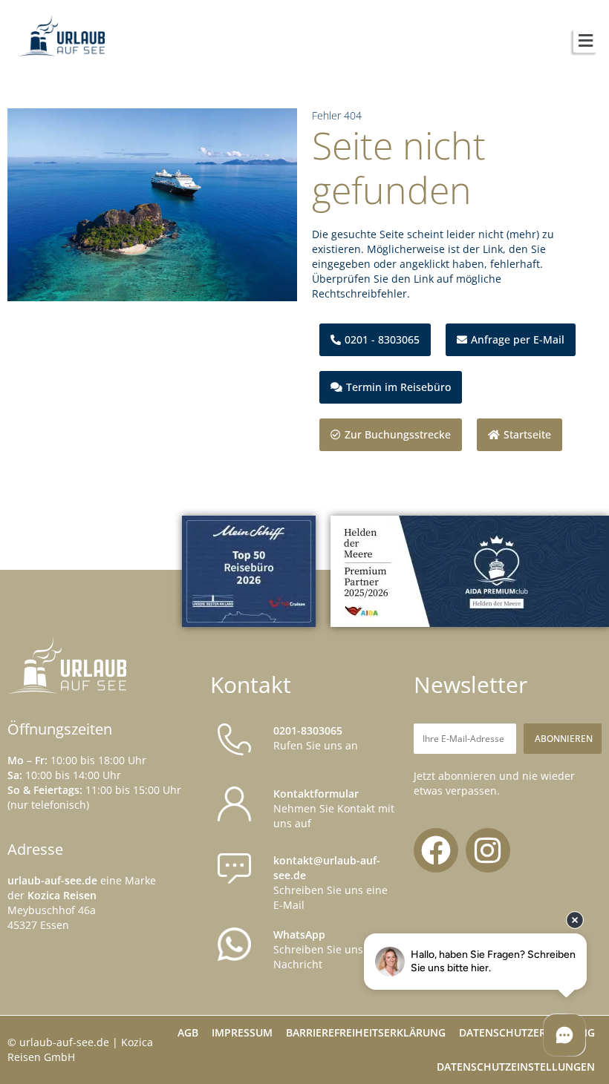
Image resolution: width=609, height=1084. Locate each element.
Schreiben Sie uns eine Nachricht (330, 949)
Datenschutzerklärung (527, 1032)
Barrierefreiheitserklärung (366, 1032)
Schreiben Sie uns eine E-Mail (330, 882)
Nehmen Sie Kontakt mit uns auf (333, 808)
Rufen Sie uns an (315, 737)
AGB (188, 1032)
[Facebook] (436, 850)
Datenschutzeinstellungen (516, 1067)
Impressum (242, 1032)
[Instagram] (488, 850)
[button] (388, 40)
